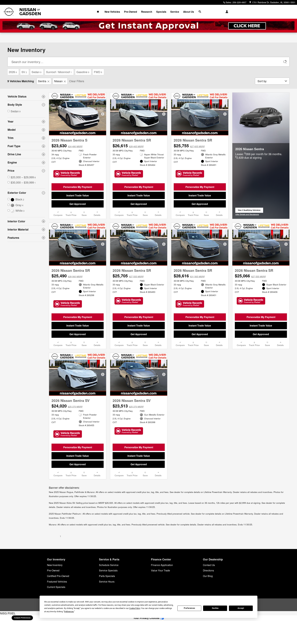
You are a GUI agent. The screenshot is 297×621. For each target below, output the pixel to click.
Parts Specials (107, 576)
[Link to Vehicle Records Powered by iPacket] (67, 174)
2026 (13, 72)
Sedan (36, 72)
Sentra (42, 81)
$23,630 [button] (67, 145)
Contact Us (209, 565)
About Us (188, 11)
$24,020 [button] (67, 406)
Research (146, 11)
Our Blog (208, 576)
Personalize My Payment (77, 187)
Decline (215, 608)
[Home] (9, 12)
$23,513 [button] (128, 406)
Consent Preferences (22, 618)
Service (174, 11)
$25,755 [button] (189, 145)
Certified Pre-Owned (58, 576)
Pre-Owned (130, 11)
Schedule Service (108, 565)
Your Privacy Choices (146, 618)
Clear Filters (76, 81)
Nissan (58, 81)
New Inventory (54, 565)
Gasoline (82, 72)
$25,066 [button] (250, 276)
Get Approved (77, 204)
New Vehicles (112, 11)
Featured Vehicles (57, 581)
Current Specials (56, 587)
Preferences (189, 608)
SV (24, 72)
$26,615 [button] (128, 145)
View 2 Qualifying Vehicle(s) (249, 211)
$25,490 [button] (67, 276)
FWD (98, 72)
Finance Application (162, 565)
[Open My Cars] (226, 11)
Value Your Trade (160, 570)
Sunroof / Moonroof (59, 72)
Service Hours (106, 581)
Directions (208, 570)
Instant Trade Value (77, 195)
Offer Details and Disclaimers (247, 214)
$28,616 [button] (189, 276)
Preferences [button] (69, 611)
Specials (161, 11)
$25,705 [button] (128, 276)
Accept (241, 608)
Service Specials (108, 570)
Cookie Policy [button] (134, 608)
